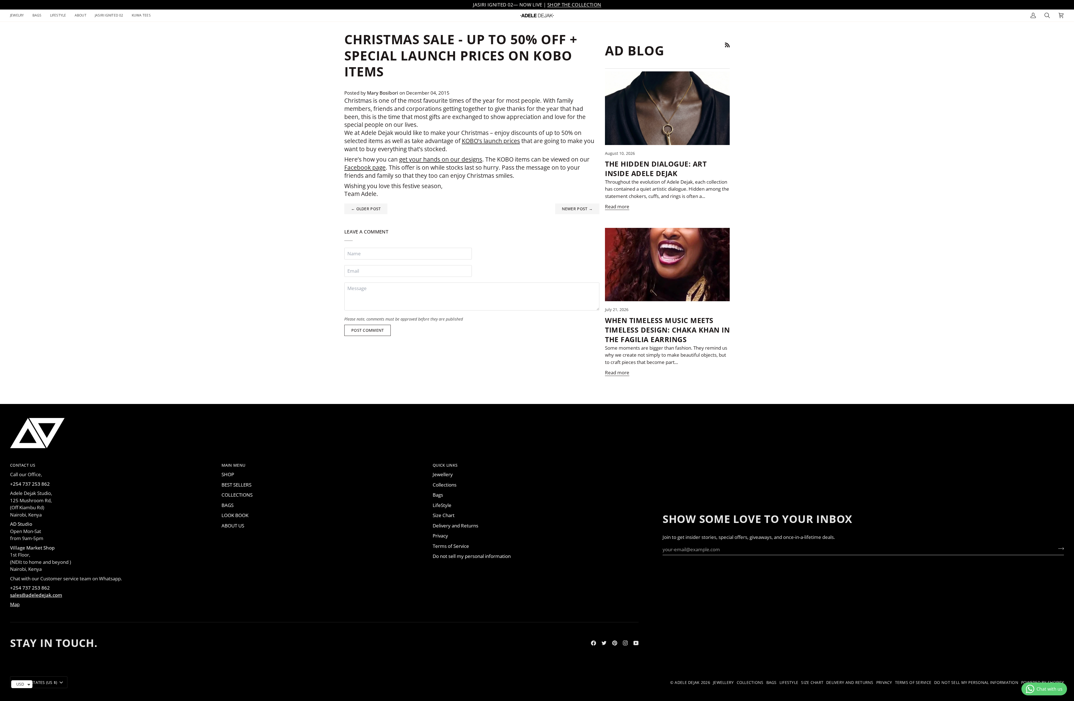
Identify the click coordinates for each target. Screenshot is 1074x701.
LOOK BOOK (235, 515)
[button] (19, 16)
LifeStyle (442, 505)
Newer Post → (577, 208)
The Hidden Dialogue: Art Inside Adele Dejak (655, 168)
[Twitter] (604, 643)
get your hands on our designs (440, 159)
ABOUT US (233, 525)
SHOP (228, 474)
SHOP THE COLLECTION (574, 4)
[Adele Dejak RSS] (727, 45)
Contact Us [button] (22, 465)
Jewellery (443, 474)
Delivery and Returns (455, 525)
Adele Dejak (687, 682)
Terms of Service (451, 546)
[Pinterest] (614, 643)
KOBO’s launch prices (491, 141)
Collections (444, 485)
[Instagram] (625, 643)
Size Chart (443, 515)
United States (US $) (36, 682)
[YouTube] (636, 643)
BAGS (228, 505)
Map (15, 604)
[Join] (1059, 548)
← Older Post (366, 208)
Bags (438, 495)
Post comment (367, 330)
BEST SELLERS (236, 485)
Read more (617, 206)
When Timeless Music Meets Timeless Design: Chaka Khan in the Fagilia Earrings (667, 330)
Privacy (440, 535)
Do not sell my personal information (472, 556)
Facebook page (365, 167)
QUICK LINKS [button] (445, 465)
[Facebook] (593, 643)
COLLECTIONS (237, 495)
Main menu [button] (234, 465)
